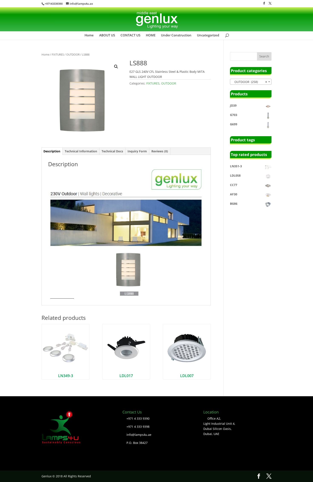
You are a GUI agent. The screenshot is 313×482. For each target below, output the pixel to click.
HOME (150, 36)
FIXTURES (58, 54)
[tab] (52, 151)
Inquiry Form (137, 151)
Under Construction (176, 36)
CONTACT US (130, 36)
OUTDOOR (73, 54)
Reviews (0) (159, 151)
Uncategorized (208, 36)
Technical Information (81, 151)
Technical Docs (112, 151)
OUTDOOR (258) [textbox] (249, 82)
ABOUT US (107, 36)
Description (51, 151)
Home (89, 36)
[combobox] (250, 82)
